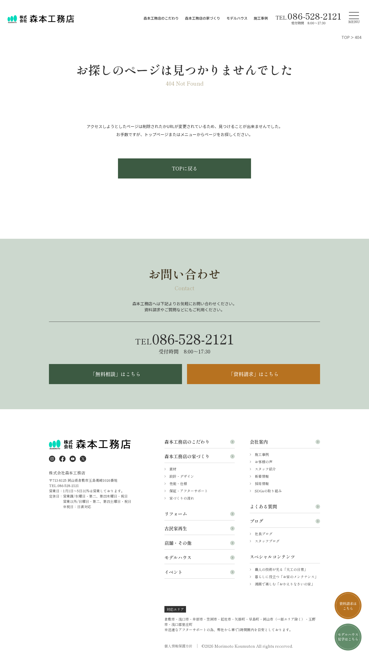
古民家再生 (175, 528)
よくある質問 (263, 506)
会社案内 (259, 441)
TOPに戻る (185, 168)
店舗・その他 (178, 543)
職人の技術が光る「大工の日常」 (281, 569)
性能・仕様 (178, 483)
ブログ (256, 521)
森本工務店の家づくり (202, 18)
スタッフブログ (267, 541)
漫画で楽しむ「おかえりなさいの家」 (285, 583)
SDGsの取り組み (268, 490)
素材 (172, 468)
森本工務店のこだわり (161, 18)
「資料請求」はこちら (253, 374)
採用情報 (262, 483)
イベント (173, 572)
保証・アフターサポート (188, 490)
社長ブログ (263, 533)
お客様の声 (263, 461)
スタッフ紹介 (265, 468)
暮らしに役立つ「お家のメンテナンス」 (286, 576)
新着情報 (262, 476)
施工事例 (261, 18)
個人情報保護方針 (178, 646)
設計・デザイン (181, 476)
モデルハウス (237, 18)
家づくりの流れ (181, 498)
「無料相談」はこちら (115, 374)
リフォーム (175, 513)
